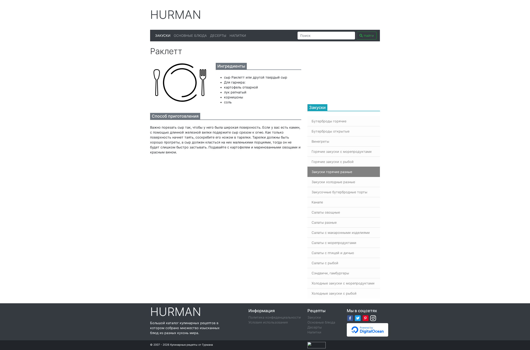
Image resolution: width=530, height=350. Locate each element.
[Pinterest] (365, 318)
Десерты (218, 35)
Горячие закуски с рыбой (333, 162)
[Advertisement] (304, 14)
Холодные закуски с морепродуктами (343, 283)
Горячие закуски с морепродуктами (342, 151)
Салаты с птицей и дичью (333, 253)
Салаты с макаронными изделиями (341, 233)
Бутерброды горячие (329, 121)
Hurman (175, 15)
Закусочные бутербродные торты (339, 192)
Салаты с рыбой (325, 263)
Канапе (317, 202)
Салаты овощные (326, 212)
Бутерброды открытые (330, 131)
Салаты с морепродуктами (334, 243)
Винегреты (320, 141)
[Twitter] (357, 318)
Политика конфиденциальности (274, 317)
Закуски (162, 35)
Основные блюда (190, 35)
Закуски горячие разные (332, 172)
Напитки (238, 35)
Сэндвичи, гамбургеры (330, 273)
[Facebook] (350, 318)
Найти (368, 35)
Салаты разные (324, 222)
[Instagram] (373, 318)
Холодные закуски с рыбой (334, 293)
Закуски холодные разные (333, 182)
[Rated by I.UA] (316, 345)
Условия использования (268, 322)
